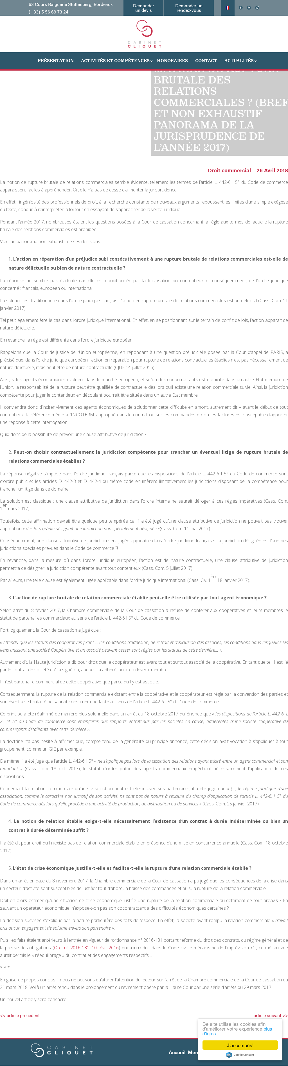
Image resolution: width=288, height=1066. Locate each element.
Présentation (56, 60)
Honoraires (172, 60)
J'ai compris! (240, 1045)
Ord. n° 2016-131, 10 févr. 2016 (86, 948)
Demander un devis (143, 7)
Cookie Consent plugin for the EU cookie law (240, 1055)
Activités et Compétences (115, 60)
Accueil (177, 1052)
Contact (206, 60)
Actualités (239, 60)
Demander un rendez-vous (188, 7)
